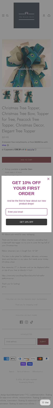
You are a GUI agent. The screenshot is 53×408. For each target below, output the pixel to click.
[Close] (48, 179)
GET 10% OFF (26, 222)
